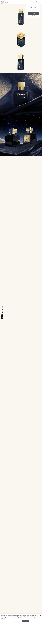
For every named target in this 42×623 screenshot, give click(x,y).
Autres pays (33, 15)
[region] (21, 618)
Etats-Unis (33, 13)
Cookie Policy (3, 618)
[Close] (40, 616)
